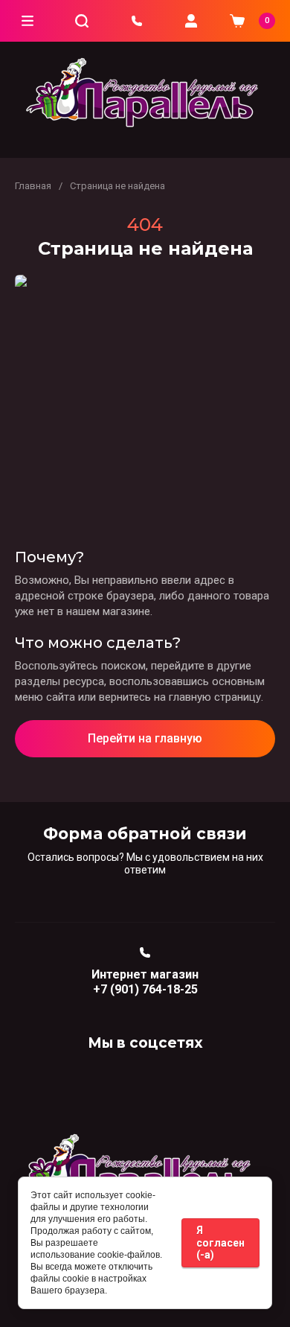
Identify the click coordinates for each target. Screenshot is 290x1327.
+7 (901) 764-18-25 (145, 989)
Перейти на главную (145, 738)
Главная (33, 185)
